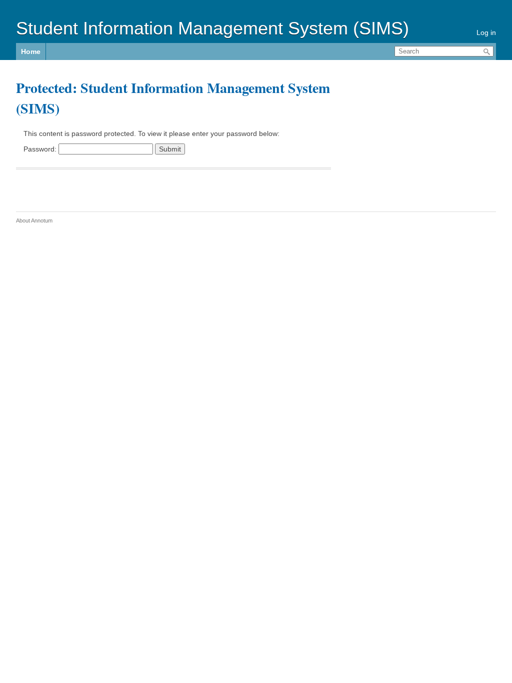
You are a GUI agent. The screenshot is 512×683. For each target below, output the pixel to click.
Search (487, 51)
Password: (41, 149)
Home (30, 52)
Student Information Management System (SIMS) (212, 28)
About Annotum (34, 221)
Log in (486, 32)
